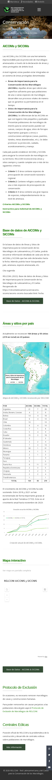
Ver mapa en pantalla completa (17, 570)
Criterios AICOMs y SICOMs (16, 204)
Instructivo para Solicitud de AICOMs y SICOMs (22, 210)
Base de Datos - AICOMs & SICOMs (22, 301)
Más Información (14, 747)
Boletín (40, 1)
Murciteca (14, 1)
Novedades (27, 1)
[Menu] (39, 10)
